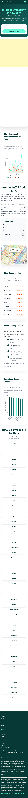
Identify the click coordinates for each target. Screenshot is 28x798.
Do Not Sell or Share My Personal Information (12, 752)
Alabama (14, 443)
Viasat (2, 720)
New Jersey (14, 594)
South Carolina (14, 645)
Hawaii (14, 495)
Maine (14, 537)
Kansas (14, 521)
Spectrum (3, 723)
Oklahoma (14, 625)
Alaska (14, 448)
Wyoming (14, 697)
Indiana (14, 511)
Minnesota (14, 557)
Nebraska (14, 578)
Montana (14, 573)
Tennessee (14, 656)
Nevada (14, 583)
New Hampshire (14, 588)
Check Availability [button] (14, 31)
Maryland (14, 542)
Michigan (14, 552)
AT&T (2, 718)
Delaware (14, 480)
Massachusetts (14, 547)
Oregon (14, 630)
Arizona (14, 454)
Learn (2, 736)
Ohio (14, 620)
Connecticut (14, 474)
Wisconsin (14, 692)
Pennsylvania (14, 635)
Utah (14, 666)
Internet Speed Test (6, 732)
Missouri (14, 568)
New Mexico (14, 599)
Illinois (14, 505)
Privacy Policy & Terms (6, 747)
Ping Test (3, 734)
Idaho (14, 500)
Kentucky (14, 526)
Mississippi (14, 562)
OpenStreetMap (19, 264)
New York (14, 604)
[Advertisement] (14, 53)
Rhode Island (14, 640)
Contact (3, 745)
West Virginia (14, 687)
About (2, 743)
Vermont (14, 671)
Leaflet (13, 264)
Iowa (14, 516)
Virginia (14, 677)
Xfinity (2, 725)
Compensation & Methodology (8, 750)
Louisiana (14, 531)
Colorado (14, 469)
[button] (14, 254)
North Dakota (14, 614)
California (14, 464)
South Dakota (14, 651)
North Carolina (14, 609)
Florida (14, 485)
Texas (14, 661)
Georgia (14, 490)
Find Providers (4, 716)
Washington (14, 682)
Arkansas (14, 459)
